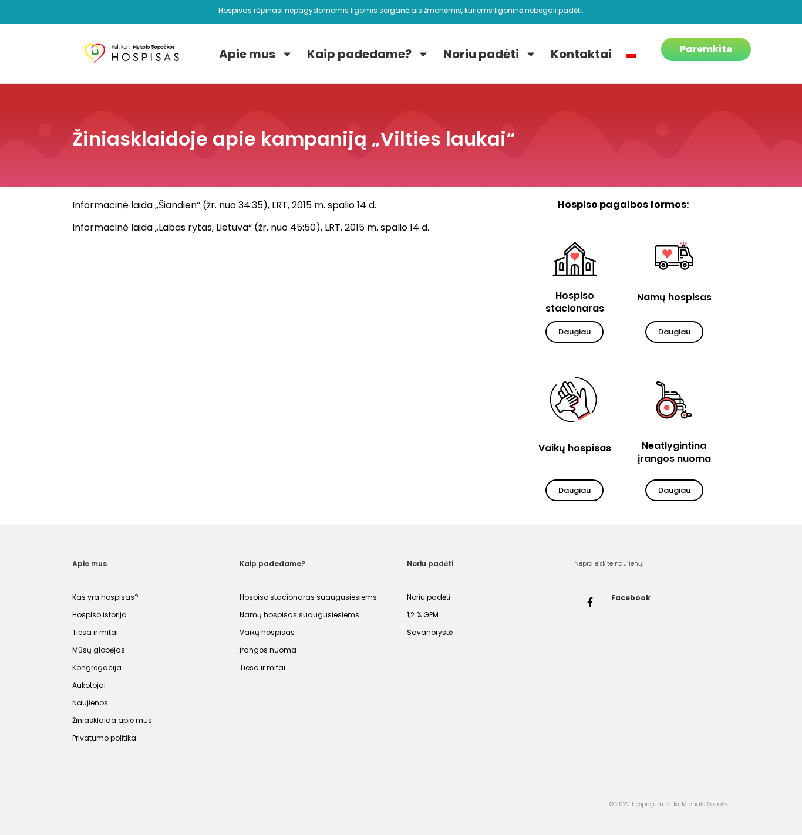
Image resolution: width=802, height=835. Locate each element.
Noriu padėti (481, 54)
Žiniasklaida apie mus (112, 720)
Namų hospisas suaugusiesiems (299, 615)
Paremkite (706, 49)
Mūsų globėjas (98, 650)
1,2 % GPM (423, 615)
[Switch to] (631, 54)
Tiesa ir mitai (95, 632)
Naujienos (90, 703)
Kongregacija (97, 667)
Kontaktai (581, 54)
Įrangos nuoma (268, 650)
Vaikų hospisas (267, 632)
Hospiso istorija (99, 615)
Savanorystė (430, 632)
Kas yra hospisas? (105, 597)
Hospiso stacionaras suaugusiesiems (308, 597)
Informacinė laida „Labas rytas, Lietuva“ (162, 227)
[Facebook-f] (590, 602)
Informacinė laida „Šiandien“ (136, 205)
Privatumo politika (104, 738)
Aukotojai (89, 685)
